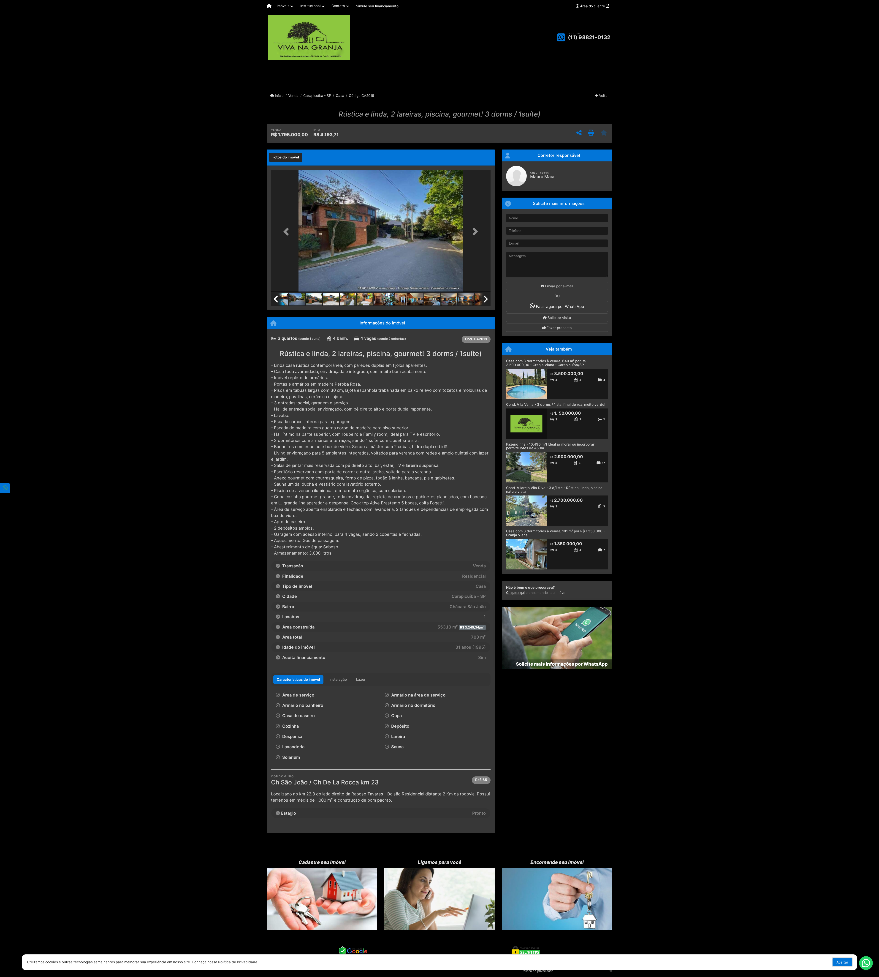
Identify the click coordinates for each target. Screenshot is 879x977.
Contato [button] (338, 6)
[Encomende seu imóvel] (557, 899)
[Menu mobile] (269, 6)
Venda (293, 95)
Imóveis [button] (283, 6)
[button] (287, 232)
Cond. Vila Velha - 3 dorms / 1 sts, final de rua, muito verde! (555, 404)
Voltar (603, 95)
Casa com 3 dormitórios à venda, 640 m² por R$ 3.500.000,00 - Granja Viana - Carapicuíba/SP (546, 363)
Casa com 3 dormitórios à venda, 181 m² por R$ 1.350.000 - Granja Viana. (555, 533)
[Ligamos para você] (439, 899)
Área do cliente (592, 6)
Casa (340, 95)
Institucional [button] (310, 6)
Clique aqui (515, 593)
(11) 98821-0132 (589, 37)
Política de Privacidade (237, 962)
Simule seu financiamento (377, 6)
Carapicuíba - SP (317, 95)
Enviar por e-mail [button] (558, 286)
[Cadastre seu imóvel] (322, 899)
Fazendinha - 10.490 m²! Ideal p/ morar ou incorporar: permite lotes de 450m (550, 446)
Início (279, 95)
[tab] (285, 157)
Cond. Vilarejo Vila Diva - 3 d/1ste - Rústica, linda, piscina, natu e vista (554, 490)
